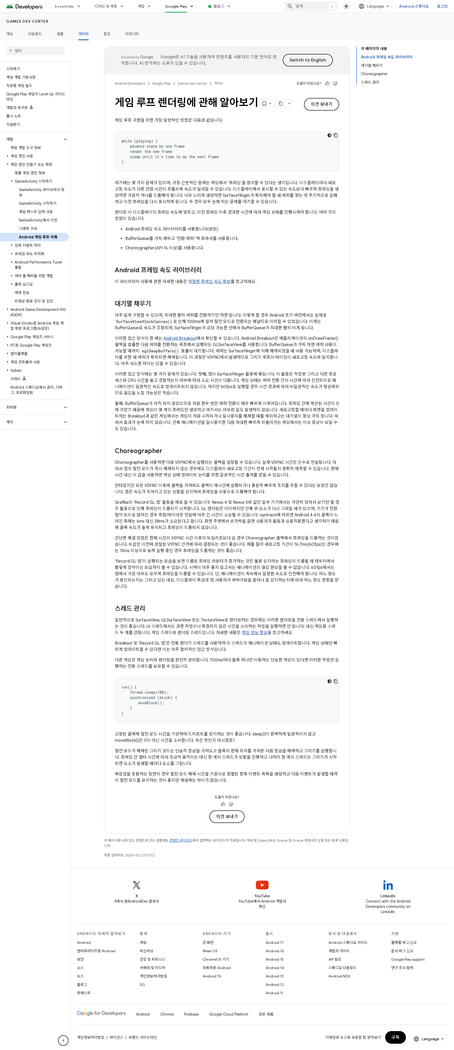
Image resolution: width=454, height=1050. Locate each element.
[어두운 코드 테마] (329, 135)
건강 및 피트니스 (152, 959)
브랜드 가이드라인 (142, 1037)
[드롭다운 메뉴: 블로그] (231, 6)
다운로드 (35, 34)
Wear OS (210, 951)
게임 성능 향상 (254, 632)
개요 (9, 34)
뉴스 (80, 976)
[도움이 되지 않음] (335, 84)
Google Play (176, 6)
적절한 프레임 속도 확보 (209, 281)
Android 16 (275, 951)
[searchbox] (35, 51)
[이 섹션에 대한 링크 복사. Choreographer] (167, 451)
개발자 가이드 (339, 951)
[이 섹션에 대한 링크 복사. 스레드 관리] (150, 609)
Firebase (191, 1014)
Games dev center (27, 21)
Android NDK (339, 976)
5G (142, 984)
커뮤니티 (132, 34)
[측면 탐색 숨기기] (63, 1040)
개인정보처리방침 (153, 976)
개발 (141, 6)
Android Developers (130, 83)
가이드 (83, 34)
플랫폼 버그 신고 (404, 942)
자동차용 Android (217, 967)
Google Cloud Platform (228, 1014)
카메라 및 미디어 (152, 967)
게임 (143, 942)
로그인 (442, 6)
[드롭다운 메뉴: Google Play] (194, 6)
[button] (31, 139)
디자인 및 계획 (106, 6)
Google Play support (408, 959)
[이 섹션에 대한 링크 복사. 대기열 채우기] (156, 304)
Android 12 (275, 984)
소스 (80, 967)
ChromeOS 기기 (216, 959)
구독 (395, 1037)
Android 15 (275, 959)
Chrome (167, 1014)
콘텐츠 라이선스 (180, 840)
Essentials (64, 6)
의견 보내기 (321, 104)
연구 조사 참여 (402, 967)
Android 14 (275, 967)
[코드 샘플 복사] (336, 135)
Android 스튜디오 (414, 6)
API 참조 (334, 959)
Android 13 (274, 976)
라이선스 (116, 1037)
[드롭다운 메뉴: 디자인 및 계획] (124, 6)
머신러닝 (146, 951)
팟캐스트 (84, 993)
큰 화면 (208, 942)
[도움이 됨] (327, 84)
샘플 (60, 34)
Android (84, 942)
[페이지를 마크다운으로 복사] (281, 103)
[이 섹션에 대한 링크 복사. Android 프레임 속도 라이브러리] (207, 270)
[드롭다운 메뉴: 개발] (152, 6)
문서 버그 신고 (402, 951)
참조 (107, 34)
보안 (80, 959)
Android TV (212, 976)
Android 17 (275, 942)
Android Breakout (180, 338)
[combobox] (311, 6)
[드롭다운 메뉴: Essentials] (81, 6)
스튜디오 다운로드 (342, 967)
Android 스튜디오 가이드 (348, 942)
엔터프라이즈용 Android (96, 951)
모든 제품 (266, 1014)
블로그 (219, 6)
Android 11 (274, 993)
